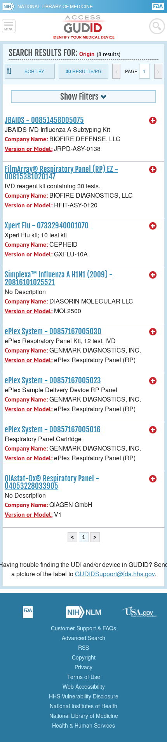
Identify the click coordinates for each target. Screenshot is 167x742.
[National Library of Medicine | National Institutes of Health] (83, 614)
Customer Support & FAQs (83, 628)
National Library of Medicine (55, 6)
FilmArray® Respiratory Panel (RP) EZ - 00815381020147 (61, 173)
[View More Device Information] (153, 121)
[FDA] (158, 5)
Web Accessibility (84, 686)
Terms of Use (83, 677)
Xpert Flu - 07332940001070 (47, 225)
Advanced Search (83, 638)
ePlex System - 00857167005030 (53, 331)
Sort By (34, 71)
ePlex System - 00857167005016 (53, 429)
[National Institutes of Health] (9, 6)
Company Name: (26, 139)
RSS (83, 647)
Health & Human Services (83, 725)
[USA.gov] (139, 614)
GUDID (84, 27)
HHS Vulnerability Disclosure (83, 696)
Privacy (83, 667)
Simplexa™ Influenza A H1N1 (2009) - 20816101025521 (59, 278)
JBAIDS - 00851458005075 (44, 120)
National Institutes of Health (83, 706)
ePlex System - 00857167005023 (53, 380)
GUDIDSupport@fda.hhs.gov (115, 573)
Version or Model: (28, 149)
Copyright (84, 657)
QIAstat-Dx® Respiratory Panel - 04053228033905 (52, 482)
